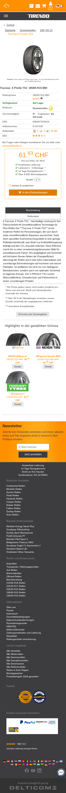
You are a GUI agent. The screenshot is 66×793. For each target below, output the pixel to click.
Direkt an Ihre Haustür (33, 471)
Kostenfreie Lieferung (33, 465)
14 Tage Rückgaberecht (33, 468)
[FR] (61, 6)
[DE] (57, 6)
